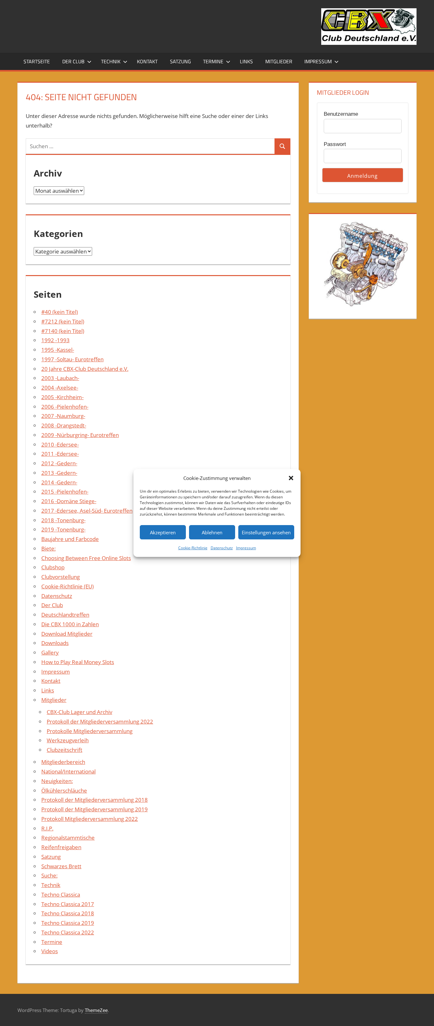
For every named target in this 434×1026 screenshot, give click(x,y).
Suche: (49, 875)
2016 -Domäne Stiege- (68, 501)
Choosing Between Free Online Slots (86, 558)
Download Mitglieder (66, 633)
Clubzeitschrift (64, 749)
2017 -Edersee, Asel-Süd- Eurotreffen (86, 510)
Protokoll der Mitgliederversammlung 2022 (100, 721)
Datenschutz (222, 548)
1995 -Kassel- (57, 349)
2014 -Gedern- (59, 482)
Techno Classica (60, 894)
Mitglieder (278, 61)
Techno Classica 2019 (67, 922)
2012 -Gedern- (59, 463)
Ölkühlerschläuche (64, 790)
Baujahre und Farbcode (70, 539)
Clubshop (52, 567)
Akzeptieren (163, 532)
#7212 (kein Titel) (62, 321)
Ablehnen (212, 532)
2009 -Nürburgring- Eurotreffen (80, 435)
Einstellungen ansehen (266, 532)
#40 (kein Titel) (59, 311)
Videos (49, 951)
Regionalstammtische (68, 837)
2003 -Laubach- (60, 378)
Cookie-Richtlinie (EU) (67, 586)
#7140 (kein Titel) (62, 331)
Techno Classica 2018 (67, 913)
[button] (291, 478)
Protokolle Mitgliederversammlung (89, 731)
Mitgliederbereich (63, 762)
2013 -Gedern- (59, 472)
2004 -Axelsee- (59, 387)
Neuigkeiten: (57, 781)
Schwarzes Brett (61, 866)
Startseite (37, 61)
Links (246, 61)
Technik (110, 61)
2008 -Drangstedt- (63, 425)
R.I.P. (47, 828)
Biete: (48, 548)
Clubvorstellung (60, 576)
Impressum (246, 548)
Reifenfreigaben (61, 847)
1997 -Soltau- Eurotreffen (72, 359)
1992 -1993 (55, 340)
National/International (68, 771)
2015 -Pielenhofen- (64, 491)
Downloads (55, 643)
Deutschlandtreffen (65, 614)
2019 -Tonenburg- (63, 529)
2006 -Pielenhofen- (64, 406)
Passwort (335, 144)
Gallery (50, 652)
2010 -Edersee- (60, 444)
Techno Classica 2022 (67, 932)
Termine (213, 61)
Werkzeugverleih (68, 740)
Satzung (180, 61)
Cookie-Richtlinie (192, 548)
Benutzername (341, 114)
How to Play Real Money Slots (77, 662)
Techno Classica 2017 (67, 904)
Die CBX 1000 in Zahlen (70, 624)
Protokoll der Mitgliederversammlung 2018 (94, 799)
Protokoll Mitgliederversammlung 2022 (89, 818)
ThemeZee (96, 1010)
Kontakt (147, 61)
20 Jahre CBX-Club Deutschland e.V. (84, 368)
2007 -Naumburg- (63, 415)
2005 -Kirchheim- (62, 397)
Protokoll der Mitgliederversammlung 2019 (94, 809)
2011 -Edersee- (60, 453)
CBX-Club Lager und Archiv (79, 712)
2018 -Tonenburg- (63, 520)
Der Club (73, 61)
